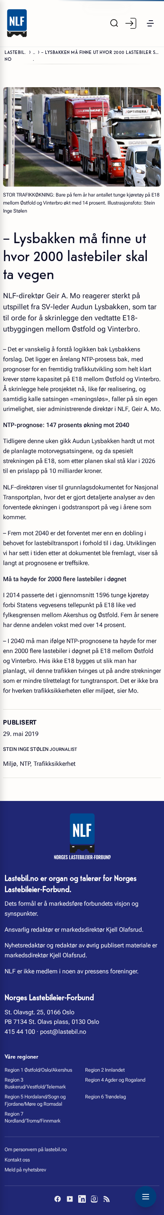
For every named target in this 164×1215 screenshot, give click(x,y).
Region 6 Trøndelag (105, 1097)
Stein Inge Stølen (26, 749)
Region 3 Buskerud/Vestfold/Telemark (35, 1083)
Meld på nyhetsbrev (25, 1170)
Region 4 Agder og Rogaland (115, 1080)
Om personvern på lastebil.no (36, 1149)
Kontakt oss (17, 1160)
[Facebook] (57, 1199)
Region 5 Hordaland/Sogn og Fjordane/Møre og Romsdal (35, 1100)
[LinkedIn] (82, 1199)
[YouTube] (70, 1199)
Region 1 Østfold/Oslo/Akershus (38, 1070)
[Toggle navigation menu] (145, 1196)
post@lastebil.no (63, 1031)
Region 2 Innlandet (105, 1070)
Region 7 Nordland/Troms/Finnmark (33, 1117)
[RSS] (106, 1199)
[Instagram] (94, 1199)
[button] (150, 23)
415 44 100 (20, 1031)
